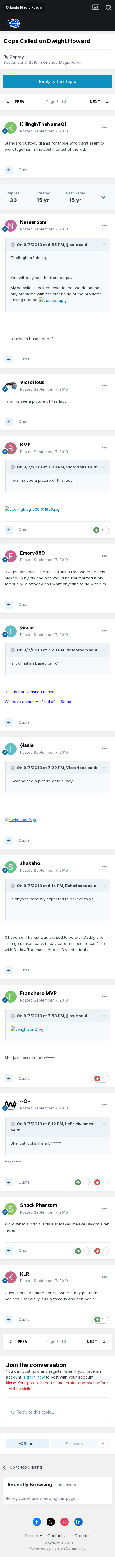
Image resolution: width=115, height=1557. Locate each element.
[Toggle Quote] (13, 244)
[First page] (8, 101)
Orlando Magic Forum (63, 62)
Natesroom (33, 222)
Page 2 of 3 (57, 101)
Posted (44, 131)
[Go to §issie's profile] (11, 631)
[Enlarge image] (54, 299)
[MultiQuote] (9, 170)
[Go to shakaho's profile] (11, 867)
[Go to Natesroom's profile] (11, 226)
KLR (24, 1274)
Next (95, 101)
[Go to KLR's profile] (11, 1277)
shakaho (30, 863)
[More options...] (104, 127)
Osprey (16, 56)
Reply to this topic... (34, 1412)
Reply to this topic (57, 81)
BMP (25, 445)
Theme (32, 1535)
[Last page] (107, 101)
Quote (24, 169)
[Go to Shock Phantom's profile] (11, 1209)
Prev (19, 101)
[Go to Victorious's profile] (11, 386)
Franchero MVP (38, 993)
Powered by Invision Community (57, 1548)
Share (29, 1443)
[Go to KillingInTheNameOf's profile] (11, 128)
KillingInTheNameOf (43, 124)
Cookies (82, 1535)
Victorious (32, 382)
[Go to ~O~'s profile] (11, 1105)
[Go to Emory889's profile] (11, 556)
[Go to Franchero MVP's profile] (11, 997)
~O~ (25, 1101)
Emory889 (32, 553)
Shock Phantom (38, 1205)
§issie (27, 627)
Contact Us (58, 1535)
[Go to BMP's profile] (11, 448)
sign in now (34, 1377)
